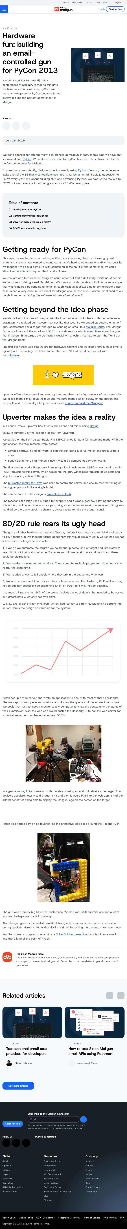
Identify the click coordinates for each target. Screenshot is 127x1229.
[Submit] (83, 1119)
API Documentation (53, 1174)
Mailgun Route (95, 327)
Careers (89, 1165)
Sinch (88, 1182)
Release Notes (9, 1191)
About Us (89, 1161)
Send (5, 1161)
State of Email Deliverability (57, 1191)
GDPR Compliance (45, 1217)
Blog (46, 1195)
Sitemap (48, 1200)
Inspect (6, 1174)
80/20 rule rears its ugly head (30, 228)
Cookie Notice (26, 1217)
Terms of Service (91, 1217)
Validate (6, 1169)
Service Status (51, 1178)
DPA (122, 1217)
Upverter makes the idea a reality (32, 222)
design (94, 426)
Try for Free (91, 1191)
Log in (102, 9)
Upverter (14, 355)
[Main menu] (4, 9)
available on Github (59, 494)
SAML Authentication (12, 1187)
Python (82, 170)
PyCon (27, 159)
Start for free (115, 9)
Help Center (50, 1169)
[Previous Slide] (109, 995)
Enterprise (7, 1178)
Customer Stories (52, 1161)
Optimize (6, 1165)
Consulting (7, 1182)
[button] (64, 2)
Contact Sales (92, 1187)
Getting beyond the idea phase (30, 215)
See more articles (18, 1085)
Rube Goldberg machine (71, 934)
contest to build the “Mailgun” (84, 403)
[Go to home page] (63, 9)
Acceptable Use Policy (69, 1217)
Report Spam (9, 1217)
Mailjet (88, 1174)
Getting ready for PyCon (27, 209)
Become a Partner (53, 1187)
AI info (88, 1169)
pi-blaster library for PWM (25, 483)
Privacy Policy (110, 1217)
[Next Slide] (121, 995)
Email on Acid (92, 1178)
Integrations (50, 1165)
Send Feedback (51, 1182)
